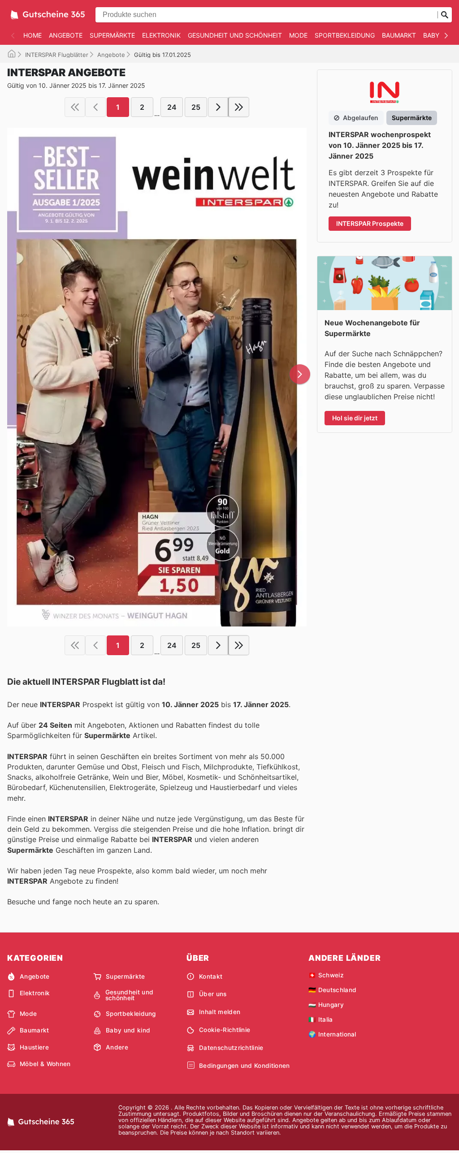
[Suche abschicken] (444, 15)
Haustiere (34, 1047)
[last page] (239, 107)
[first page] (75, 107)
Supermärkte (112, 35)
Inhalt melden (219, 1011)
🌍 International (332, 1034)
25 (195, 107)
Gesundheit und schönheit (235, 35)
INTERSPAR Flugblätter (56, 54)
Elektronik (161, 35)
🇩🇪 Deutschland (332, 989)
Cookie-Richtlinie (224, 1029)
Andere (117, 1047)
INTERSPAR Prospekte (369, 223)
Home (32, 35)
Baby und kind (128, 1030)
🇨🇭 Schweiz (326, 975)
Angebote (65, 35)
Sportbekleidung (345, 35)
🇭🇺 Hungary (326, 1004)
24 (172, 107)
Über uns (213, 994)
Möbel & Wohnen (45, 1063)
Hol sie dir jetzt (354, 418)
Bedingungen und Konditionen (244, 1065)
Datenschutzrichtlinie (231, 1047)
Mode (298, 35)
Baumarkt (399, 35)
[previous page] (95, 107)
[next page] (218, 107)
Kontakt (210, 976)
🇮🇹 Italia (320, 1019)
